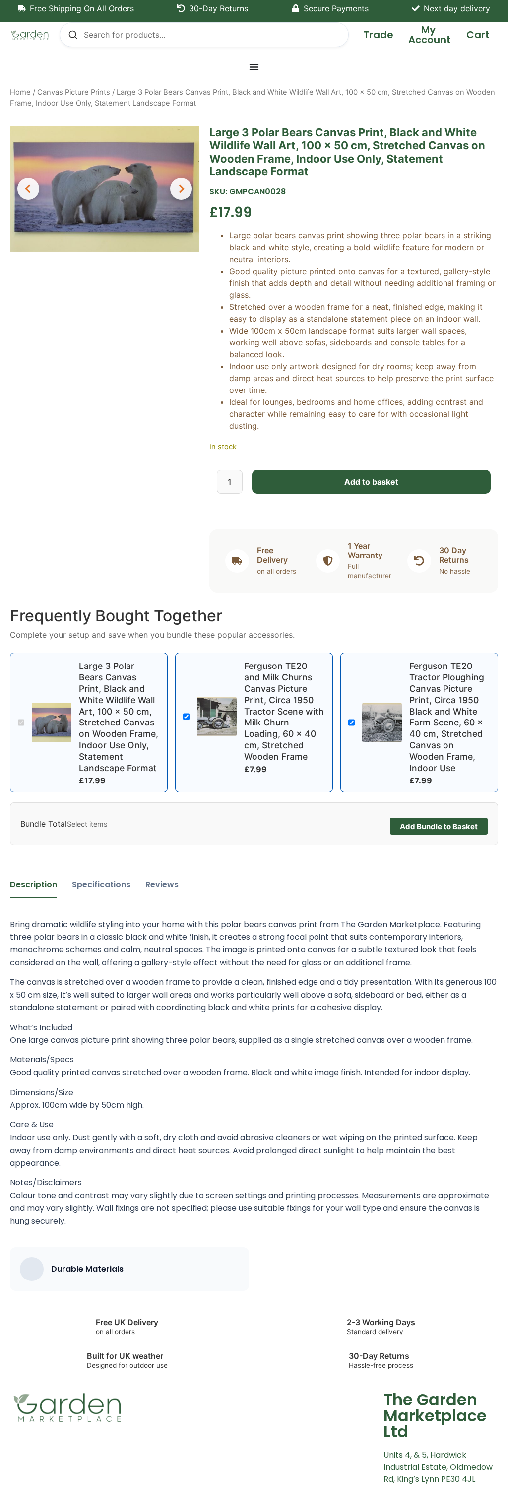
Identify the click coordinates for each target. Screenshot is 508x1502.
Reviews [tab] (162, 884)
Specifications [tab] (101, 884)
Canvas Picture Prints (73, 92)
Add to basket (371, 482)
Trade (378, 35)
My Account (429, 35)
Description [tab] (33, 884)
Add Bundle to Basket (439, 826)
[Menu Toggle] (254, 67)
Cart (478, 35)
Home (20, 92)
